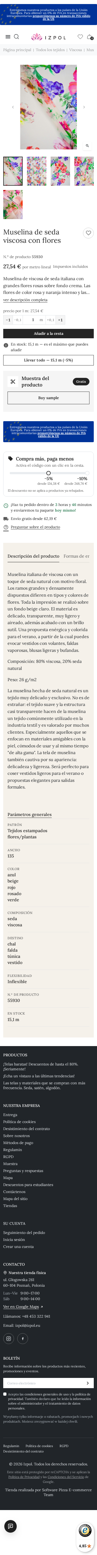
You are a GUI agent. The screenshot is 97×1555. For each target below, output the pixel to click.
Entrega (10, 1114)
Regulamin (12, 1149)
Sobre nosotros (16, 1135)
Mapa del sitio (15, 1198)
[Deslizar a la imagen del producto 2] (36, 171)
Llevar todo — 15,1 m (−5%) (48, 360)
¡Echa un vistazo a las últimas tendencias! (39, 1076)
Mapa (8, 1177)
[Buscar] (16, 37)
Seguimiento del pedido (24, 1232)
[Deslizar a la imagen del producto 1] (13, 171)
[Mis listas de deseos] (80, 36)
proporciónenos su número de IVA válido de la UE (61, 17)
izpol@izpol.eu (27, 1325)
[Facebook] (22, 1338)
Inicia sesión (14, 1239)
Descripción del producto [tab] (33, 556)
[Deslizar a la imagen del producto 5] (13, 204)
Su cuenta (14, 1223)
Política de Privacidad (24, 1477)
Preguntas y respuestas (23, 1170)
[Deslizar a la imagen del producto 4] (84, 171)
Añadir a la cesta (48, 333)
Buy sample (48, 397)
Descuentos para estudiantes (28, 1184)
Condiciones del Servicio (66, 1477)
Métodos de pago (18, 1142)
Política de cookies (19, 1121)
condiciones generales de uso (47, 1394)
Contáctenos (14, 1191)
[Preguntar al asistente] (10, 1526)
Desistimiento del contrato (26, 1128)
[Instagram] (8, 1338)
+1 (60, 320)
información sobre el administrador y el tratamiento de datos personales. (49, 1403)
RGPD (8, 1156)
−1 (8, 320)
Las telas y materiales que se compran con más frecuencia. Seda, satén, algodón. (44, 1085)
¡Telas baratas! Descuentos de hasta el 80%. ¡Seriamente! (40, 1066)
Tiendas (10, 1205)
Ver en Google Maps (21, 1306)
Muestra (10, 1163)
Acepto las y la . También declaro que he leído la (49, 1401)
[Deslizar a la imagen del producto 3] (60, 171)
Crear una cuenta (18, 1246)
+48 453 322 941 (36, 1316)
